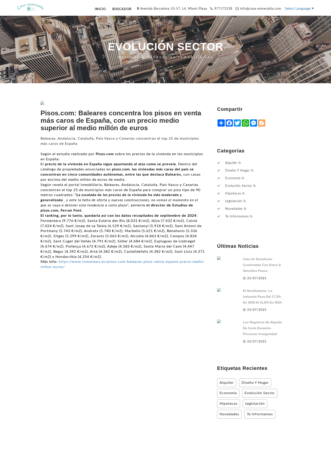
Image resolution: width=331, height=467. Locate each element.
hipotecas (233, 193)
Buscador (121, 9)
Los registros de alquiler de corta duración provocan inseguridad (262, 328)
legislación (233, 201)
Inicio (100, 9)
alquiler (231, 163)
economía (233, 178)
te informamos (237, 216)
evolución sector (238, 186)
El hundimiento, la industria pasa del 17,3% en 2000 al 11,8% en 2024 (262, 296)
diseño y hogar (237, 170)
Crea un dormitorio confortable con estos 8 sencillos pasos (262, 265)
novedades (234, 208)
